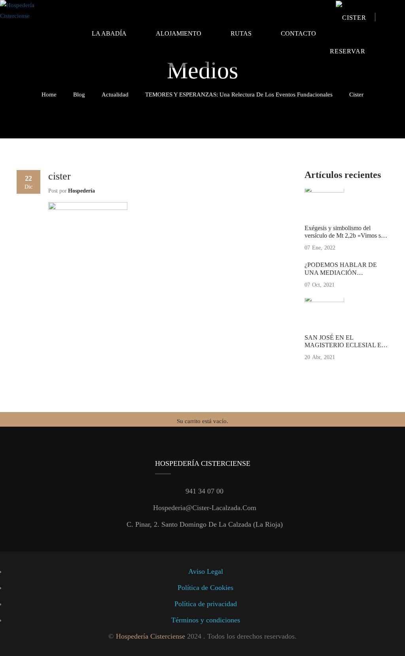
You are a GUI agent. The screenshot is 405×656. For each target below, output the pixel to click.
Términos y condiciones (205, 620)
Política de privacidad (205, 604)
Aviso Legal (205, 571)
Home (49, 94)
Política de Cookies (205, 588)
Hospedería (81, 191)
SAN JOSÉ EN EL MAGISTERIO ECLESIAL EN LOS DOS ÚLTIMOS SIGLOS (345, 345)
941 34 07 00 (204, 491)
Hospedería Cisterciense (150, 636)
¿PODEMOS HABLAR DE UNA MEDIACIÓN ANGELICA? (341, 272)
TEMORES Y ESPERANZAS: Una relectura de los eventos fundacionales (239, 94)
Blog (79, 94)
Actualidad (115, 94)
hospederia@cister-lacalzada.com (204, 508)
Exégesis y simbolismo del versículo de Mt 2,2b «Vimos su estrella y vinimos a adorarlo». (344, 235)
